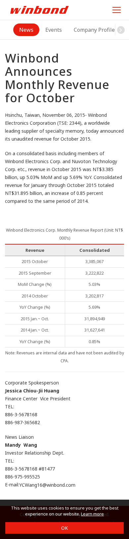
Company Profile (94, 29)
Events (53, 29)
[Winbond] (39, 10)
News (26, 29)
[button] (121, 29)
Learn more (92, 514)
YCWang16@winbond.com (47, 485)
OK (64, 528)
